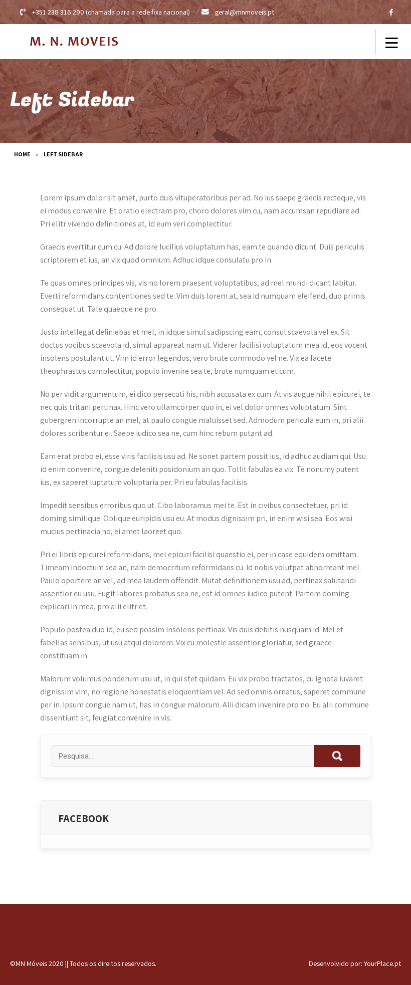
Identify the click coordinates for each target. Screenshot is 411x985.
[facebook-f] (390, 13)
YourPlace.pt (382, 963)
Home (22, 154)
